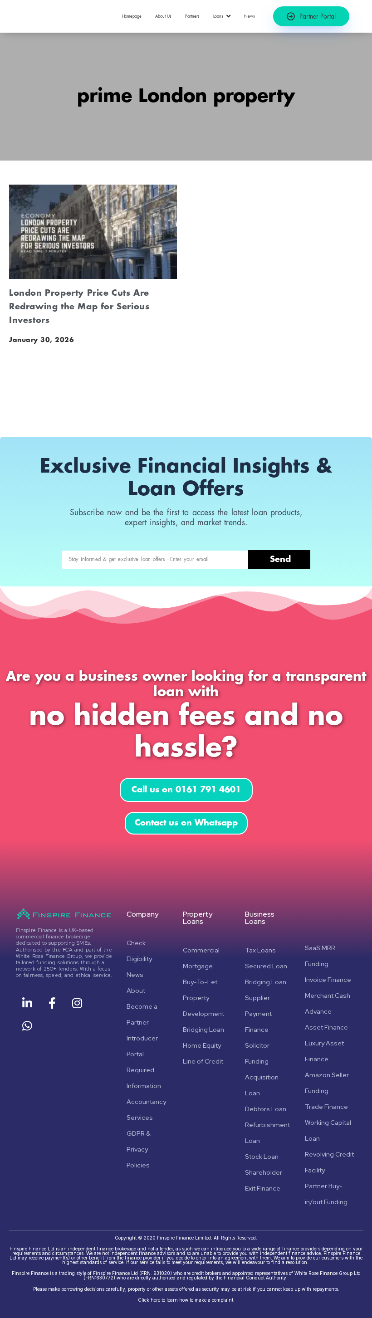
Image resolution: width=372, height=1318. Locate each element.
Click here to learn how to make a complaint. (186, 1300)
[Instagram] (77, 1003)
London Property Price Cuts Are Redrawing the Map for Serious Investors (79, 306)
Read (19, 401)
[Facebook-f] (52, 1003)
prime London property (186, 96)
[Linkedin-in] (27, 1003)
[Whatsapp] (27, 1026)
